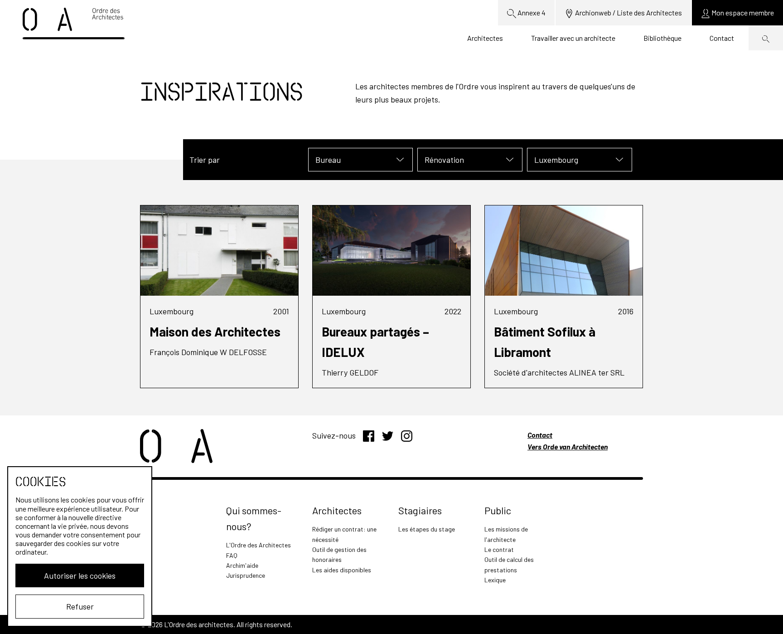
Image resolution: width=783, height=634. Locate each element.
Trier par (204, 160)
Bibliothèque (662, 38)
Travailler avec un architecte (573, 38)
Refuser (80, 606)
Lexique (495, 580)
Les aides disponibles (341, 570)
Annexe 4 (531, 12)
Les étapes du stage (426, 529)
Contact (722, 38)
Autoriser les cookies (80, 575)
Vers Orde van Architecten (567, 446)
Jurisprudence (245, 575)
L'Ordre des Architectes (258, 545)
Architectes (485, 38)
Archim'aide (242, 565)
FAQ (231, 555)
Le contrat (499, 549)
